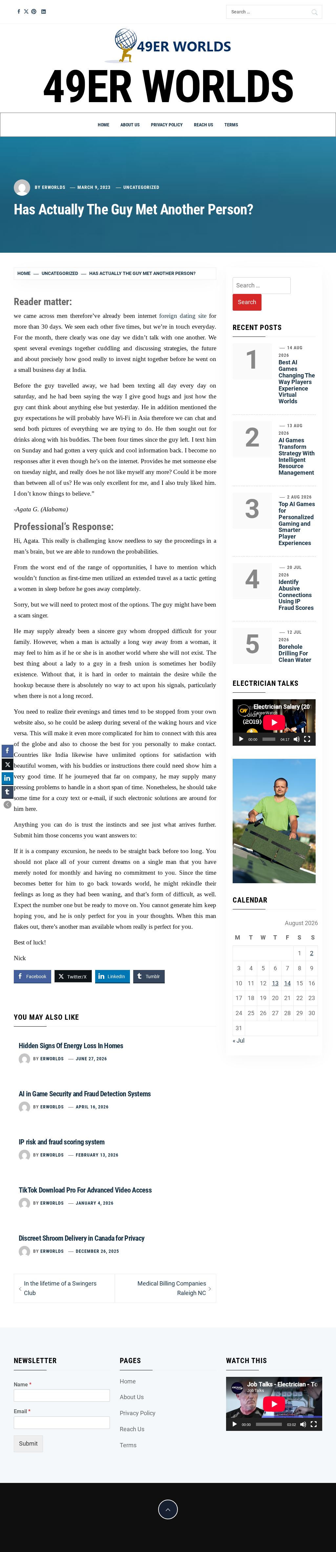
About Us (130, 124)
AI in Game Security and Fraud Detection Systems (85, 1094)
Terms (231, 124)
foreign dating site (182, 315)
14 (287, 983)
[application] (274, 722)
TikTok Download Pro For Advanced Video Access (85, 1190)
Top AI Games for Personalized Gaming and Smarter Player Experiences (297, 523)
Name (23, 1384)
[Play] (241, 739)
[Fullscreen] (307, 739)
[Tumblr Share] (7, 792)
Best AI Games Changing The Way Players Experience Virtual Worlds (297, 382)
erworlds (54, 187)
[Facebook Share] (7, 751)
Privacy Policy (167, 124)
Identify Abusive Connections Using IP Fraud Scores (296, 594)
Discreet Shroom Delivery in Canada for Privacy (81, 1238)
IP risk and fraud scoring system (62, 1142)
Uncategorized (141, 187)
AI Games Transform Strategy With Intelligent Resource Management (297, 456)
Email (22, 1411)
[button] (7, 805)
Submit (28, 1443)
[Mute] (296, 739)
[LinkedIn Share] (7, 778)
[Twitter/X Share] (7, 764)
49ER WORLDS (168, 86)
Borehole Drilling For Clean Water (295, 653)
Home (103, 124)
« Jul (238, 1040)
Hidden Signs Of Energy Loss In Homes (71, 1046)
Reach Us (203, 124)
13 (275, 983)
